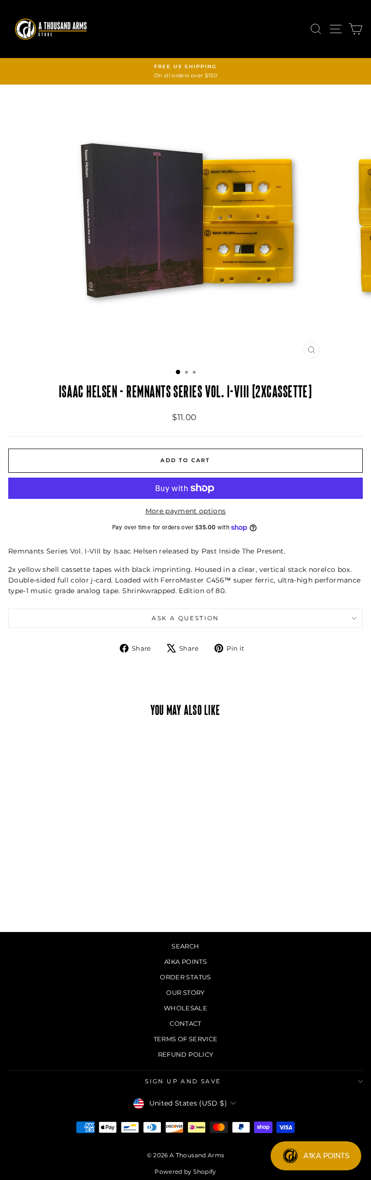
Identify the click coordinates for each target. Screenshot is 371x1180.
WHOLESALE (185, 1008)
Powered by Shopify (185, 1171)
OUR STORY (185, 992)
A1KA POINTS (185, 961)
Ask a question (185, 618)
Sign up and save (183, 1081)
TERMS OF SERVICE (186, 1039)
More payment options (185, 511)
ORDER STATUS (185, 977)
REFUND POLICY (186, 1054)
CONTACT (185, 1023)
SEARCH (185, 946)
